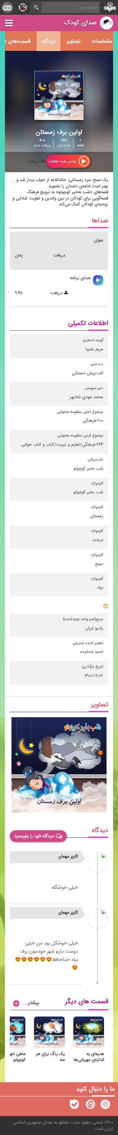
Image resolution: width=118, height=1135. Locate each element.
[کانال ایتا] (89, 1106)
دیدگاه (48, 41)
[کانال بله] (74, 1106)
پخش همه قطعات (62, 161)
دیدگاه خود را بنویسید (34, 836)
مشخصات (101, 41)
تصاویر (73, 41)
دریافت (34, 161)
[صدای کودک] (105, 1106)
